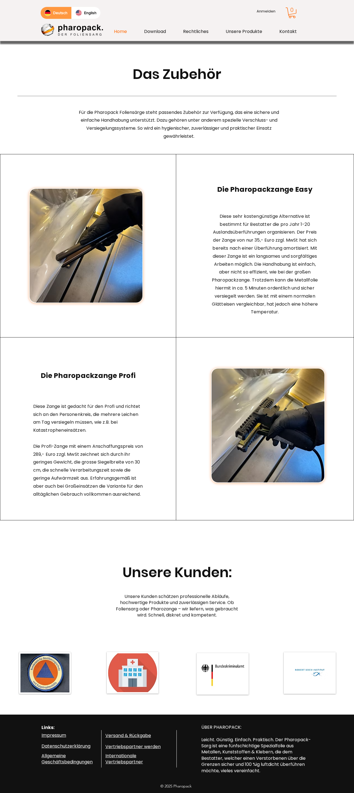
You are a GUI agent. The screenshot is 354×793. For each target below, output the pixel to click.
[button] (292, 12)
